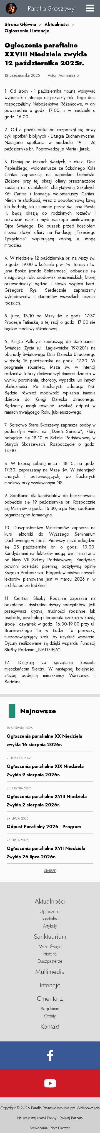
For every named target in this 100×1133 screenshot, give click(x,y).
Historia (50, 954)
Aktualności (56, 24)
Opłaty (50, 1016)
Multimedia (50, 971)
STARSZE (50, 870)
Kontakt (50, 1026)
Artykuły (50, 926)
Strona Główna (20, 24)
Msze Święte (50, 946)
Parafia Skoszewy (51, 8)
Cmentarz (50, 998)
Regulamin (50, 1008)
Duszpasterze (50, 961)
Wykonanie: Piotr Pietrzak (50, 1128)
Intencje (50, 985)
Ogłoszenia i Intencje (26, 31)
